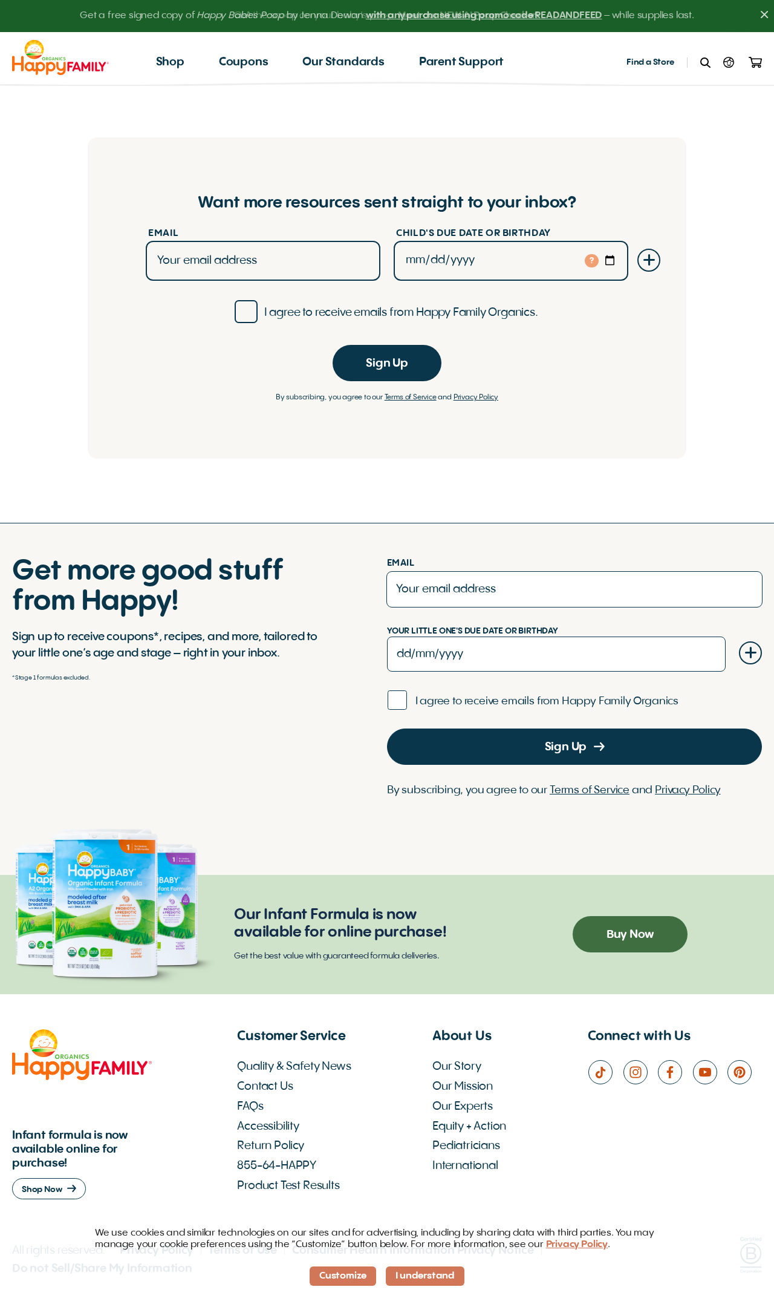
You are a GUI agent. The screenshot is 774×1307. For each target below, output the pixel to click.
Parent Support (461, 62)
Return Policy (270, 1146)
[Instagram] (640, 1072)
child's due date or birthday (473, 233)
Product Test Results (288, 1186)
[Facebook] (674, 1072)
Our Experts (462, 1106)
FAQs (250, 1106)
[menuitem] (170, 62)
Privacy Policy (476, 397)
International (465, 1166)
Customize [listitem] (342, 1276)
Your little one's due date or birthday (472, 631)
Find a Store (650, 62)
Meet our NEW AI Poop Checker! (469, 16)
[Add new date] (648, 260)
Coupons (243, 62)
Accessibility (268, 1126)
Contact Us (265, 1086)
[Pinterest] (744, 1072)
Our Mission (462, 1086)
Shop (170, 62)
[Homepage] (60, 57)
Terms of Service (411, 397)
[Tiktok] (605, 1072)
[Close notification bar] (764, 16)
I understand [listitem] (425, 1276)
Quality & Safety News (294, 1066)
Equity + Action (469, 1126)
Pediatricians (466, 1146)
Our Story (456, 1066)
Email (163, 233)
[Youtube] (709, 1072)
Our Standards (343, 62)
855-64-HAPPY (276, 1166)
